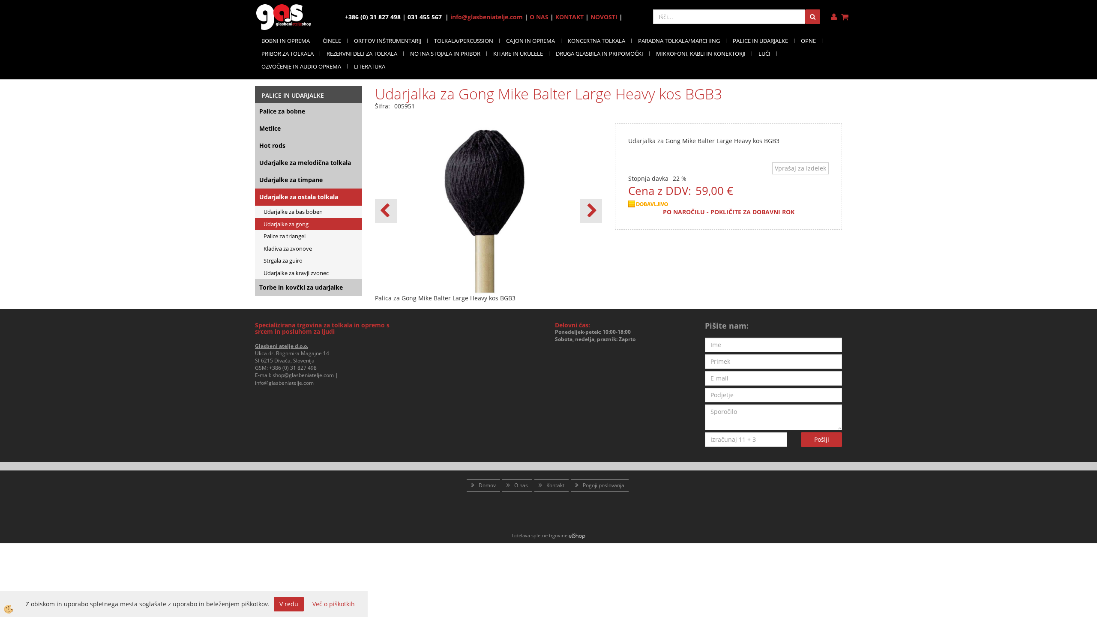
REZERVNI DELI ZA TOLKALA (362, 53)
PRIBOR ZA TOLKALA (287, 53)
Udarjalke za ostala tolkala (298, 197)
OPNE (808, 41)
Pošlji (821, 439)
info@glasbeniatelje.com (486, 17)
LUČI (764, 53)
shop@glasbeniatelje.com (303, 375)
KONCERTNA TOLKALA (596, 41)
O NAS (539, 17)
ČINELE (332, 41)
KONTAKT (569, 17)
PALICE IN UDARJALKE (760, 41)
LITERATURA (369, 66)
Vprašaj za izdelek (800, 168)
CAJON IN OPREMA (530, 41)
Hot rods (272, 145)
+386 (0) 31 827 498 (293, 367)
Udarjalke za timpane (291, 180)
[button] (591, 211)
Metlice (270, 128)
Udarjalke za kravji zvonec (296, 273)
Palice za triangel (285, 236)
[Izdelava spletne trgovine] (577, 535)
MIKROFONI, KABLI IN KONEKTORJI (701, 53)
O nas (521, 485)
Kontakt (555, 485)
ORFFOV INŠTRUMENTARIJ (387, 41)
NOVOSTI (603, 17)
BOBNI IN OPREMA (285, 41)
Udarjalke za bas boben (293, 212)
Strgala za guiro (283, 260)
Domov (487, 485)
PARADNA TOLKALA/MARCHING (679, 41)
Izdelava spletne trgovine (539, 535)
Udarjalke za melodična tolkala (305, 163)
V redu (288, 604)
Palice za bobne (282, 111)
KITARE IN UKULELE (518, 53)
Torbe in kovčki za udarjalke (301, 287)
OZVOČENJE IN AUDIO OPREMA (301, 66)
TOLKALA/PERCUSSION (463, 41)
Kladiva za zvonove (288, 248)
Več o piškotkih (333, 604)
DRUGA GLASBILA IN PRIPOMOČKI (599, 53)
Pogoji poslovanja (603, 485)
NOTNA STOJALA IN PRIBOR (445, 53)
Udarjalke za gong (286, 224)
